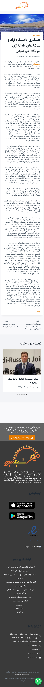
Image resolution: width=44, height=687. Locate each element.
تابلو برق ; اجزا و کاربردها (20, 570)
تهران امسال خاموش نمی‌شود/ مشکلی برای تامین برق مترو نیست (33, 325)
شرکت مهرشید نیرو (22, 674)
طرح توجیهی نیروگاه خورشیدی (20, 597)
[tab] (26, 394)
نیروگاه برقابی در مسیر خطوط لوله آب (20, 589)
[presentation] (22, 362)
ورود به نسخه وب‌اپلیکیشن (22, 437)
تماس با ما (20, 608)
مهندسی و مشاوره (20, 585)
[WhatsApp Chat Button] (38, 681)
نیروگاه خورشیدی (20, 593)
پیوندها (20, 578)
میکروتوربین (20, 604)
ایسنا (38, 311)
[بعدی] (6, 370)
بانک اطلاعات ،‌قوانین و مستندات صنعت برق (20, 582)
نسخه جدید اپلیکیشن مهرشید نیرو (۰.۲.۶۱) (20, 574)
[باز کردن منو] (5, 5)
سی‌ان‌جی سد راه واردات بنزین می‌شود (10, 324)
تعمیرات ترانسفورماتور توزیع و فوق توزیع (20, 567)
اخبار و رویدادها (36, 35)
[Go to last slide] (37, 370)
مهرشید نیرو (32, 56)
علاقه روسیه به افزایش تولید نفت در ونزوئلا (23, 380)
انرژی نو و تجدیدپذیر (20, 600)
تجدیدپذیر (36, 64)
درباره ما (20, 612)
